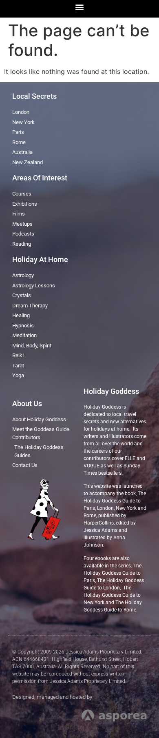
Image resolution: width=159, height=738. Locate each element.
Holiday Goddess (111, 391)
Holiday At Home (40, 259)
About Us (27, 403)
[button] (79, 6)
